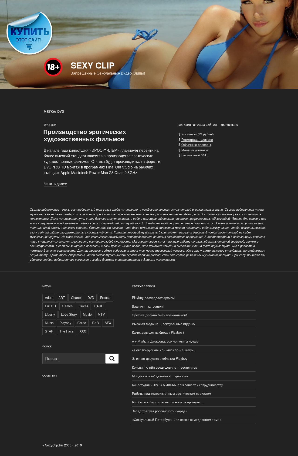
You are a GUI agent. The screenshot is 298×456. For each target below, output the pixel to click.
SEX (108, 322)
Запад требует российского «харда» (159, 410)
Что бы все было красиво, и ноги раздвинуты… (168, 402)
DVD (91, 297)
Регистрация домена (197, 139)
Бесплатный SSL (194, 155)
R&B (95, 322)
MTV (101, 314)
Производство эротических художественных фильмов (84, 135)
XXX (83, 331)
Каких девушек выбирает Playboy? (158, 332)
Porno (81, 322)
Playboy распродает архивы (153, 297)
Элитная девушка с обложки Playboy (159, 358)
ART (61, 297)
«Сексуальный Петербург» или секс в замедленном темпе (176, 419)
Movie (87, 314)
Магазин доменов (194, 149)
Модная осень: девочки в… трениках (160, 376)
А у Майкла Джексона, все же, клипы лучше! (165, 341)
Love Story (69, 314)
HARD (98, 306)
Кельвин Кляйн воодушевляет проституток (164, 367)
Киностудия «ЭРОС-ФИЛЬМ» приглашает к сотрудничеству (177, 384)
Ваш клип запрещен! (148, 306)
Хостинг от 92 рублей (197, 134)
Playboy (65, 322)
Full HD (50, 306)
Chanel (76, 297)
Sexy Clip (93, 65)
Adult (48, 297)
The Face (66, 331)
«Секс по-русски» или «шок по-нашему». (163, 349)
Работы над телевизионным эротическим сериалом (171, 393)
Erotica (105, 297)
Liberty (50, 314)
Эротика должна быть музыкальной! (159, 314)
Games (67, 306)
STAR (49, 331)
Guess (83, 306)
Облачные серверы (196, 144)
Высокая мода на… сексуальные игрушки (164, 323)
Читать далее (55, 183)
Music (49, 322)
